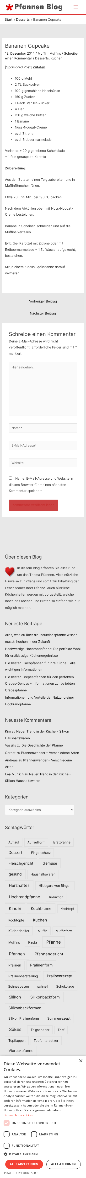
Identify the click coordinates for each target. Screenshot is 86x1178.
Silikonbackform (45, 997)
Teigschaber (40, 1030)
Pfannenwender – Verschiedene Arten (50, 753)
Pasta (32, 942)
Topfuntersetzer (46, 1041)
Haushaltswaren (43, 874)
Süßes (15, 1029)
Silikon (15, 997)
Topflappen (17, 1041)
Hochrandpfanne (24, 897)
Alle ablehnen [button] (63, 1164)
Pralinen (14, 965)
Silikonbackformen (25, 1008)
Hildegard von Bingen (55, 886)
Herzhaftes (19, 885)
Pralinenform (41, 965)
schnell (42, 986)
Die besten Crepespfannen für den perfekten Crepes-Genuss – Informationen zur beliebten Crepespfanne (40, 683)
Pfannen (17, 953)
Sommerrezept (58, 1018)
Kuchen (56, 58)
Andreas (11, 760)
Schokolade (65, 986)
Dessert (15, 852)
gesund (15, 874)
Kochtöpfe (16, 920)
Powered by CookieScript (22, 1173)
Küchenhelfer (18, 931)
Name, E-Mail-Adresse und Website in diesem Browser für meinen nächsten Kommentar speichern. (41, 484)
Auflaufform (36, 842)
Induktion (56, 897)
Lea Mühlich (14, 774)
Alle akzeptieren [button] (24, 1164)
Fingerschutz (41, 853)
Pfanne (53, 942)
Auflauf (13, 842)
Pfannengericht (49, 954)
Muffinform (64, 931)
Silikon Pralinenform (23, 1018)
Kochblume (41, 908)
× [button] (80, 1061)
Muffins (55, 53)
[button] (43, 1154)
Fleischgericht (21, 863)
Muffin (43, 53)
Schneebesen (18, 986)
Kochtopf (67, 909)
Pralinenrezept (60, 976)
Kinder (15, 908)
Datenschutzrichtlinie (18, 1115)
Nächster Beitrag (43, 313)
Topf (61, 1030)
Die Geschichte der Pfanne (42, 745)
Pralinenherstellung (23, 976)
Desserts (42, 58)
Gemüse (50, 863)
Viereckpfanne (21, 1050)
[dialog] (43, 1117)
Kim (8, 731)
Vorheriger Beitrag (43, 301)
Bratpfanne (61, 842)
